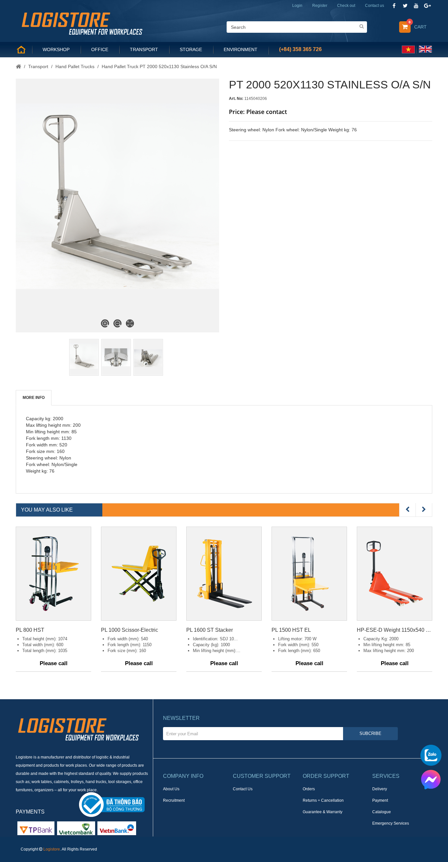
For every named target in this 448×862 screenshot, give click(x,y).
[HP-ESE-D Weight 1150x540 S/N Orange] (394, 573)
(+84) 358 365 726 (300, 49)
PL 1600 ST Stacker (209, 630)
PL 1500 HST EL (291, 630)
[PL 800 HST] (53, 573)
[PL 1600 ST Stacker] (224, 573)
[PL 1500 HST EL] (309, 573)
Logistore (51, 849)
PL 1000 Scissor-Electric (129, 630)
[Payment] (76, 828)
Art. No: (236, 98)
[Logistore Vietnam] (82, 23)
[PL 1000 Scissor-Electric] (138, 573)
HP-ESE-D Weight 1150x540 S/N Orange (394, 630)
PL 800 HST (30, 630)
